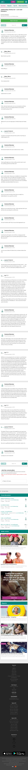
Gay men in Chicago (14, 725)
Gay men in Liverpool (14, 707)
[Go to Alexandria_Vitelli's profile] (26, 512)
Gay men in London (14, 704)
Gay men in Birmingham (14, 709)
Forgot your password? (14, 686)
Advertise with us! (14, 697)
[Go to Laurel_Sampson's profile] (2, 132)
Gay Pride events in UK (14, 713)
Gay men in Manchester (14, 706)
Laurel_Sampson (8, 131)
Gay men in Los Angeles (14, 722)
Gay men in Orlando (14, 727)
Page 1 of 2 (14, 25)
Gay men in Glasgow (14, 712)
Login (13, 1)
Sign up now (14, 597)
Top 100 (15, 5)
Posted (9, 31)
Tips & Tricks (14, 689)
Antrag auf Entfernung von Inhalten (14, 676)
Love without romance (5, 505)
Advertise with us (14, 680)
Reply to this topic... (7, 481)
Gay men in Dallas (14, 724)
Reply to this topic (14, 20)
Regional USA (14, 718)
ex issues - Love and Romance (6, 511)
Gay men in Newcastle (14, 710)
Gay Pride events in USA (14, 730)
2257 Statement (14, 677)
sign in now (3, 473)
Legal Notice (14, 672)
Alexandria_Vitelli (5, 512)
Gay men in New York (14, 719)
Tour (14, 666)
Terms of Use (14, 671)
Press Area (14, 691)
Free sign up (20, 1)
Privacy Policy (14, 674)
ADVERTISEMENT (14, 696)
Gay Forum (3, 5)
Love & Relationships (14, 16)
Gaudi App (14, 693)
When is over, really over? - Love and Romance (9, 524)
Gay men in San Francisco (14, 721)
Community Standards (14, 679)
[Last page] (26, 25)
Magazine (9, 5)
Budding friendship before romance (7, 498)
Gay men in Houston (14, 728)
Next (24, 25)
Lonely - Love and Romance (6, 518)
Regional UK (14, 703)
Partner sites (14, 692)
